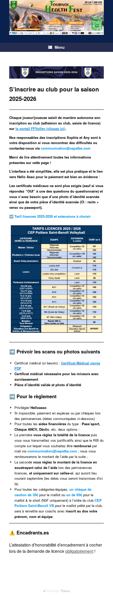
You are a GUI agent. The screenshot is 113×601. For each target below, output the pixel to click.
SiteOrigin (53, 591)
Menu (60, 47)
